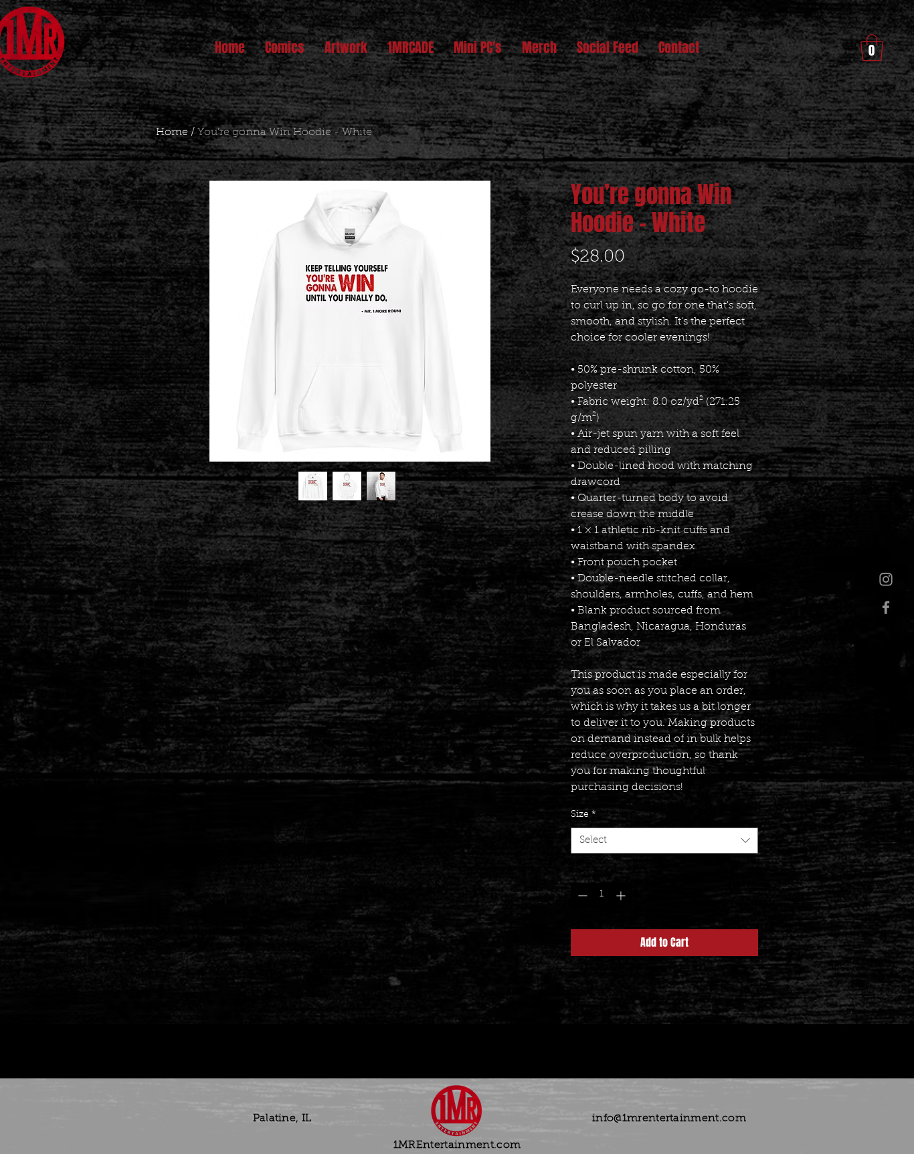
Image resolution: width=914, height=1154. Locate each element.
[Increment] (622, 895)
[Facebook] (886, 607)
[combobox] (664, 841)
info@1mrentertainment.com (669, 1118)
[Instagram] (886, 579)
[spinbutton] (601, 895)
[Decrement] (581, 895)
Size (583, 815)
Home (172, 132)
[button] (871, 47)
